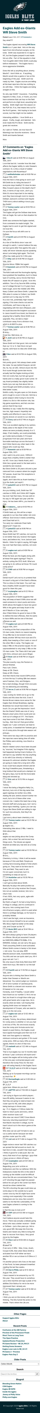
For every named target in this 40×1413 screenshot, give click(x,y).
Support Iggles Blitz (11, 1318)
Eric (9, 779)
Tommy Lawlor (13, 207)
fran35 (10, 237)
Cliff (10, 1213)
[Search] (37, 1374)
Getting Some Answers (12, 1346)
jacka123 (12, 485)
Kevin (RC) (12, 929)
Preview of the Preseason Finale (16, 1333)
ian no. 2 (11, 689)
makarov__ (12, 507)
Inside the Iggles (9, 1392)
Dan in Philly (13, 1270)
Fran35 (11, 970)
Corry (10, 420)
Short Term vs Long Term (13, 1335)
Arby (9, 259)
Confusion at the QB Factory (14, 1330)
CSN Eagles (7, 1386)
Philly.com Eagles (10, 1397)
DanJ (10, 1240)
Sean (10, 657)
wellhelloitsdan (13, 174)
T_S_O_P (11, 1068)
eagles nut (12, 550)
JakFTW (11, 1090)
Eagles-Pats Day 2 (10, 1354)
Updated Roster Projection (14, 1341)
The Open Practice (10, 1338)
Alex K (9, 158)
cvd (9, 1139)
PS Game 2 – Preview (11, 1352)
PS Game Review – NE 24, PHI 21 (16, 1344)
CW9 (10, 569)
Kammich (11, 267)
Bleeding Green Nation (12, 1384)
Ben (9, 354)
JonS (9, 338)
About (5, 1321)
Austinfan (12, 877)
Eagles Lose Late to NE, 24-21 (15, 1349)
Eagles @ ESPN (9, 1389)
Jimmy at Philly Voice (11, 1394)
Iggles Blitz (23, 1406)
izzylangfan (13, 591)
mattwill (11, 1046)
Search (20, 1369)
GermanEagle (14, 1079)
